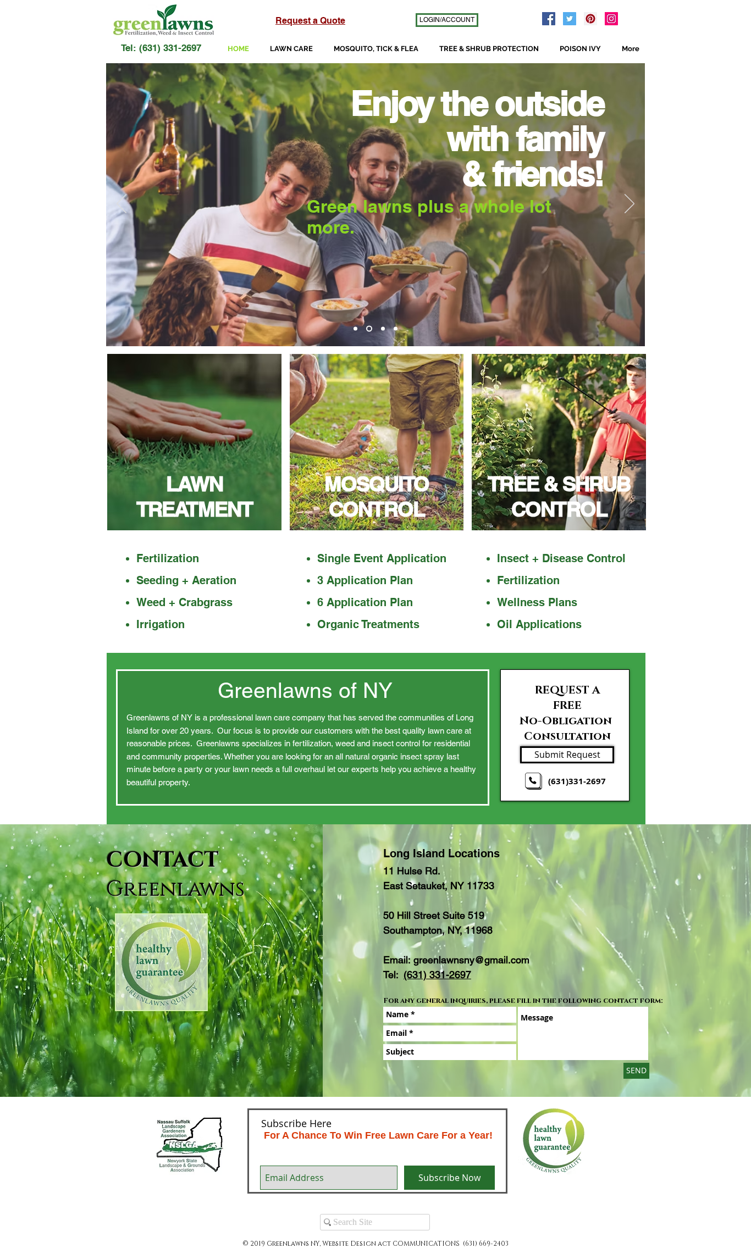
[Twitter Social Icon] (569, 18)
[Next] (629, 204)
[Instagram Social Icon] (611, 18)
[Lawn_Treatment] (194, 442)
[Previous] (121, 204)
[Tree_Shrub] (559, 442)
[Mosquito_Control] (377, 442)
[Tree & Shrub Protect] (383, 329)
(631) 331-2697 (437, 974)
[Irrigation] (395, 329)
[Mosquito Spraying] (369, 329)
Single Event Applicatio (378, 558)
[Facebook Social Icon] (548, 18)
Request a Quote (310, 20)
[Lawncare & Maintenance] (355, 329)
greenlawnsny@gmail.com (471, 960)
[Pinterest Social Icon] (590, 18)
